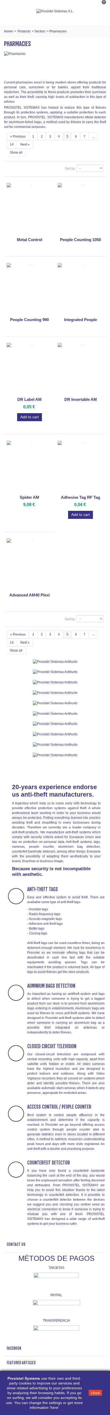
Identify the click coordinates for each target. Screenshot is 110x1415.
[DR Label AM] (29, 369)
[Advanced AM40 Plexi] (29, 564)
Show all (16, 152)
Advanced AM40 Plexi (29, 595)
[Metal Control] (29, 209)
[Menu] (10, 11)
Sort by (70, 168)
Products (24, 31)
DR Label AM (29, 399)
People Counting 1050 (80, 239)
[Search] (100, 16)
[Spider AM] (29, 467)
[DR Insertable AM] (80, 369)
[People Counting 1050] (80, 209)
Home (8, 31)
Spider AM (29, 497)
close (95, 1393)
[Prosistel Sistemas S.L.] (55, 11)
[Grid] (10, 168)
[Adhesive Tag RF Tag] (80, 467)
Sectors (39, 31)
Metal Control (29, 239)
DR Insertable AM (80, 399)
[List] (17, 168)
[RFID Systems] (55, 755)
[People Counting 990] (29, 289)
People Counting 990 (29, 319)
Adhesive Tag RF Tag (80, 497)
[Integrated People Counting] (80, 289)
